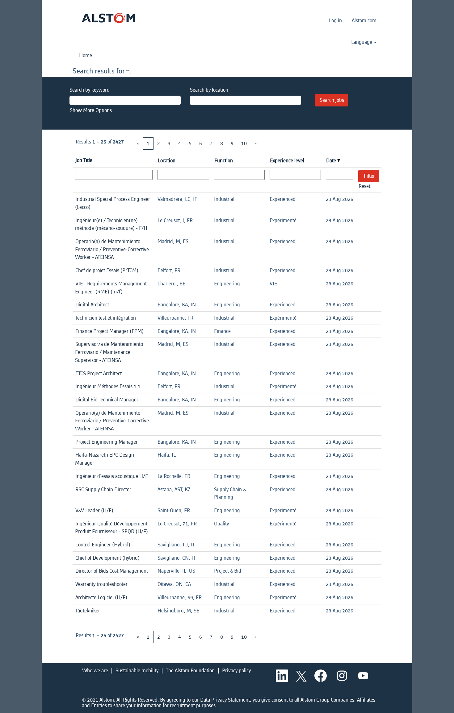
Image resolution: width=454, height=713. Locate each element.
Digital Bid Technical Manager (106, 400)
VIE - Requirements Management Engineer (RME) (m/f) (111, 288)
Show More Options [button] (91, 110)
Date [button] (331, 160)
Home (85, 55)
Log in (335, 20)
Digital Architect (92, 305)
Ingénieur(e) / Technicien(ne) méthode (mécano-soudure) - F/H (111, 224)
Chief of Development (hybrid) (107, 558)
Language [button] (362, 42)
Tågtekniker (87, 611)
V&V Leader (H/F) (94, 510)
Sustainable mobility (137, 670)
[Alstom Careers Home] (108, 18)
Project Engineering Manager (106, 442)
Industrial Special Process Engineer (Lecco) (112, 203)
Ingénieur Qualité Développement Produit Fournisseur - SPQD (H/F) (111, 528)
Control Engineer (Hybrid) (102, 545)
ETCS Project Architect (98, 373)
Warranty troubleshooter (101, 584)
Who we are (95, 670)
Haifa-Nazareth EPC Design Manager (104, 459)
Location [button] (166, 160)
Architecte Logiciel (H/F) (101, 597)
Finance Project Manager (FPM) (109, 331)
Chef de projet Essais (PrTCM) (106, 270)
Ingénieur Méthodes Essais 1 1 (108, 386)
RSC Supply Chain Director (103, 489)
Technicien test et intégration (105, 318)
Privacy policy (236, 670)
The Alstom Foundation (190, 670)
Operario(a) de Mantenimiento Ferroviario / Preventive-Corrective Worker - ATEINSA (112, 249)
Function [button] (223, 160)
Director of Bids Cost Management (111, 571)
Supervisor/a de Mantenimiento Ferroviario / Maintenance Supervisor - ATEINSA (109, 352)
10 (244, 143)
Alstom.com (364, 20)
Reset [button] (364, 186)
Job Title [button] (83, 160)
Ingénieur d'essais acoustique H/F (111, 476)
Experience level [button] (287, 160)
